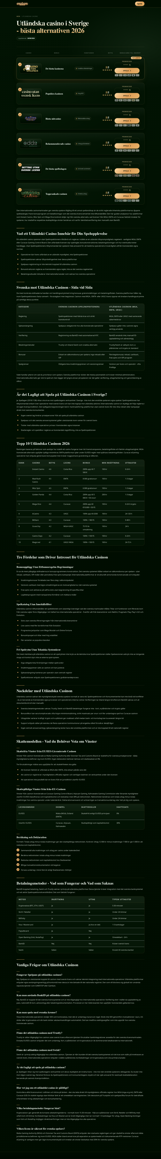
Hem (18, 16)
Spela (139, 4)
